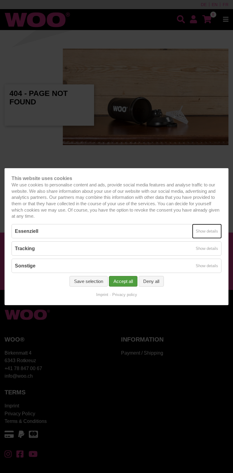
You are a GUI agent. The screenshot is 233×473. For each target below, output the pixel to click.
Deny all (151, 281)
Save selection (88, 281)
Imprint (102, 294)
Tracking (25, 248)
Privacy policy (124, 294)
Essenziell (26, 230)
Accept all (123, 281)
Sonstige (25, 265)
